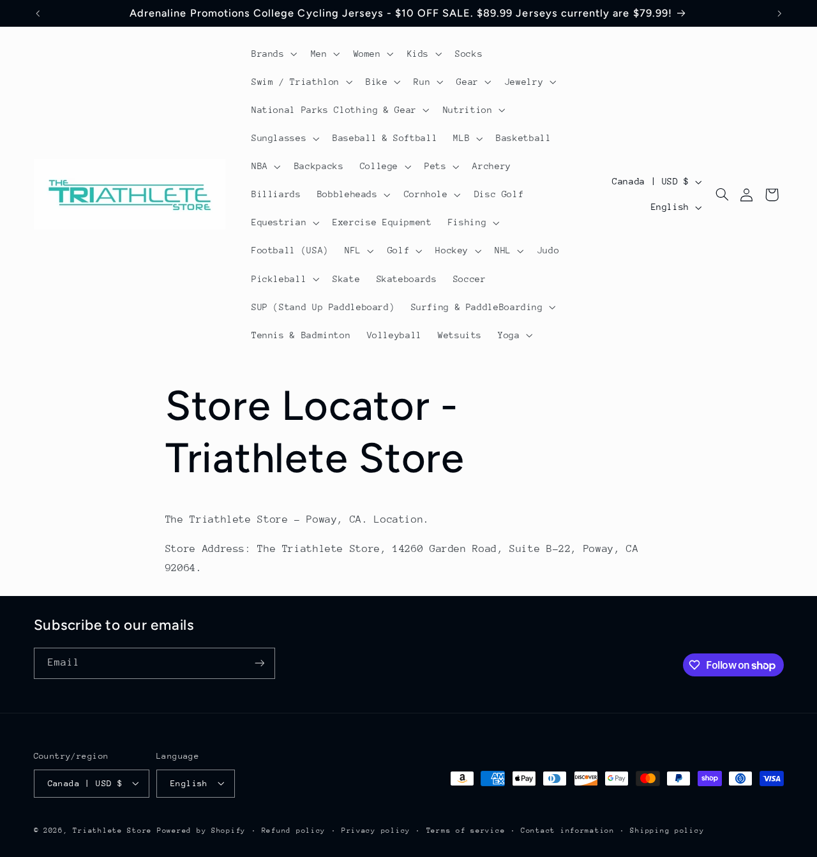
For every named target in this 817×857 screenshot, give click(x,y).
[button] (273, 54)
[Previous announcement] (38, 13)
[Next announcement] (779, 13)
